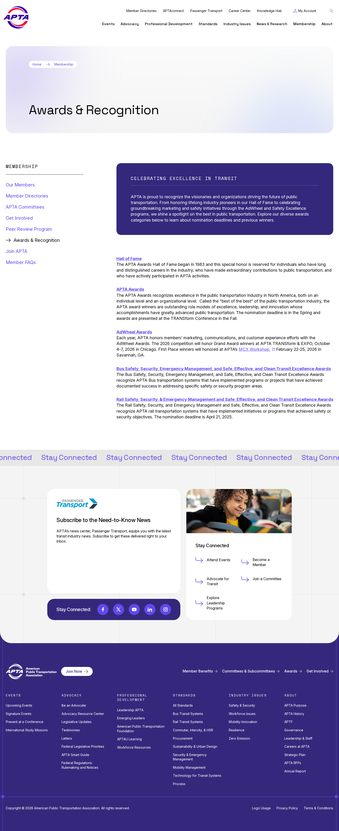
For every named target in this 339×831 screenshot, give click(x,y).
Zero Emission (239, 738)
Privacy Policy (287, 808)
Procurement (183, 738)
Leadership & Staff (298, 738)
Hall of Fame (129, 258)
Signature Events (18, 714)
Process (179, 784)
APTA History (294, 714)
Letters (67, 738)
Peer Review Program (29, 229)
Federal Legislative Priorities (83, 746)
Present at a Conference (24, 722)
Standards (208, 23)
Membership (304, 23)
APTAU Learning (129, 739)
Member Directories (141, 10)
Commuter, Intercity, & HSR (193, 730)
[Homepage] (15, 17)
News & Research (272, 23)
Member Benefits (198, 671)
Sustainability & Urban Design (195, 746)
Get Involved (19, 218)
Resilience (236, 730)
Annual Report (295, 771)
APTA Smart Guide (75, 755)
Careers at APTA (296, 746)
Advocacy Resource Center (83, 714)
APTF (288, 722)
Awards (290, 671)
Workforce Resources (134, 747)
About (327, 23)
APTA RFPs (292, 763)
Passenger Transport (206, 10)
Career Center (240, 10)
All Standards (183, 705)
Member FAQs (21, 262)
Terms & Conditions (318, 808)
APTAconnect (173, 10)
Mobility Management (189, 767)
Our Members (20, 185)
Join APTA (16, 251)
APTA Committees (25, 207)
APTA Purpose (295, 705)
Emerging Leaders (131, 718)
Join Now (74, 671)
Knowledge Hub (269, 10)
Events (108, 23)
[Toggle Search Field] (332, 11)
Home (37, 64)
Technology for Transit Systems (197, 775)
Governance (293, 730)
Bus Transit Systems (188, 714)
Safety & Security (242, 705)
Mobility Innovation (243, 722)
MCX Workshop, (254, 349)
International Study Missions (27, 730)
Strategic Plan (294, 755)
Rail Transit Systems (188, 722)
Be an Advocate (74, 705)
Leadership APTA (130, 710)
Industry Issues (237, 23)
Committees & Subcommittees (248, 671)
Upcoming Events (19, 705)
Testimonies (71, 730)
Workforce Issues (242, 714)
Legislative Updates (77, 722)
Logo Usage (261, 808)
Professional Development (169, 23)
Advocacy (130, 23)
